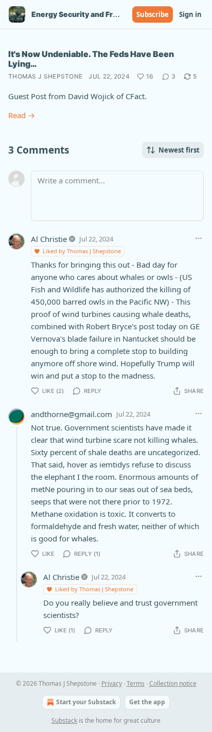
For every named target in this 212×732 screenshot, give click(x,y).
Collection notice (173, 683)
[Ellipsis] (198, 238)
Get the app (147, 702)
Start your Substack (86, 702)
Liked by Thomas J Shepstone (82, 251)
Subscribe (152, 14)
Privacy (111, 683)
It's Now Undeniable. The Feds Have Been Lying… (91, 59)
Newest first (179, 150)
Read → (21, 115)
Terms (136, 683)
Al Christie (49, 239)
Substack (64, 720)
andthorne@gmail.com (71, 414)
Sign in (190, 14)
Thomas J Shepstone (45, 76)
